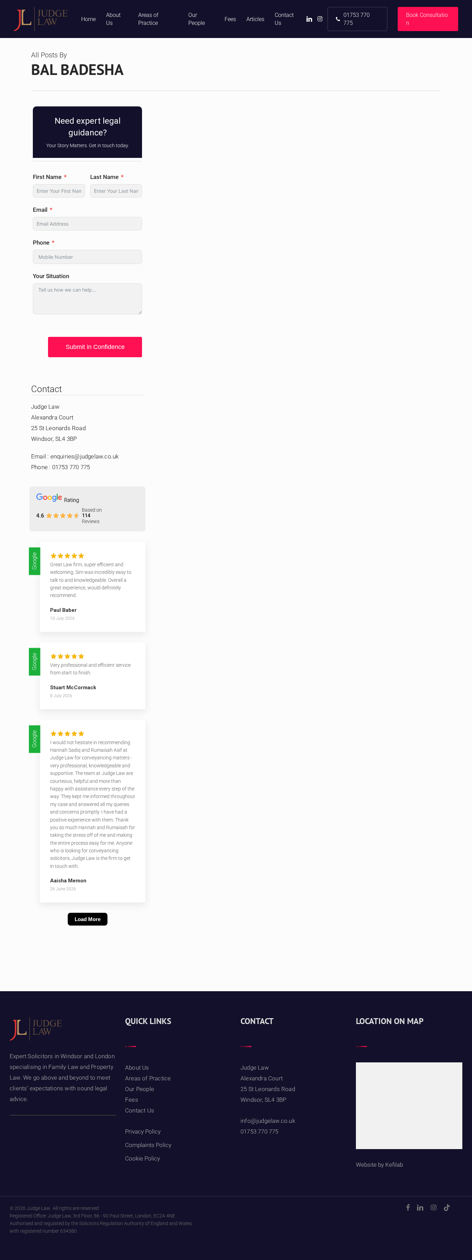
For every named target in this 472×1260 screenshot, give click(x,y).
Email (40, 209)
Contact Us (139, 1110)
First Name (47, 176)
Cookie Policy (142, 1158)
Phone (41, 242)
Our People (139, 1089)
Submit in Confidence (95, 346)
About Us (137, 1067)
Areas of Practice (148, 1078)
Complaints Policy (148, 1144)
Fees (131, 1099)
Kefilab (394, 1164)
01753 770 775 (71, 467)
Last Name (104, 176)
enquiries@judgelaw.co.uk (84, 456)
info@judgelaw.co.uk (267, 1120)
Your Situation (51, 276)
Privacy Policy (143, 1131)
